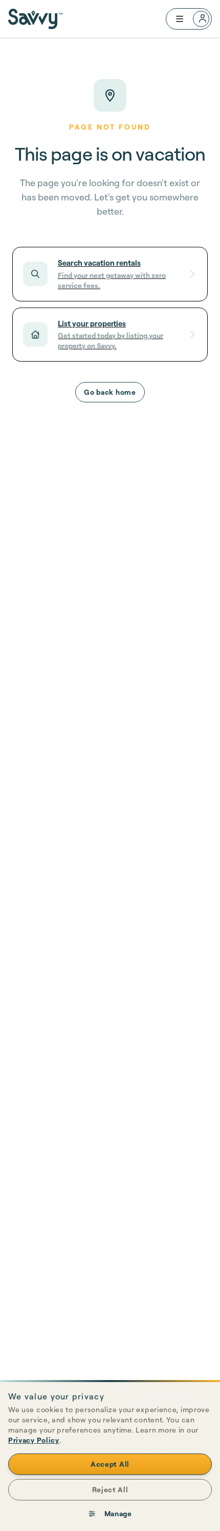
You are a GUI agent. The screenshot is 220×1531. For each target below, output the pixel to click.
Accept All (110, 1464)
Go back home (110, 392)
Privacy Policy (33, 1440)
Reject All (110, 1489)
